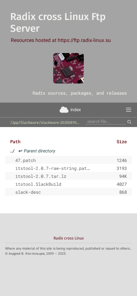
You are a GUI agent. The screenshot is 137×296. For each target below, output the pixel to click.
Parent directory (32, 150)
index (75, 109)
